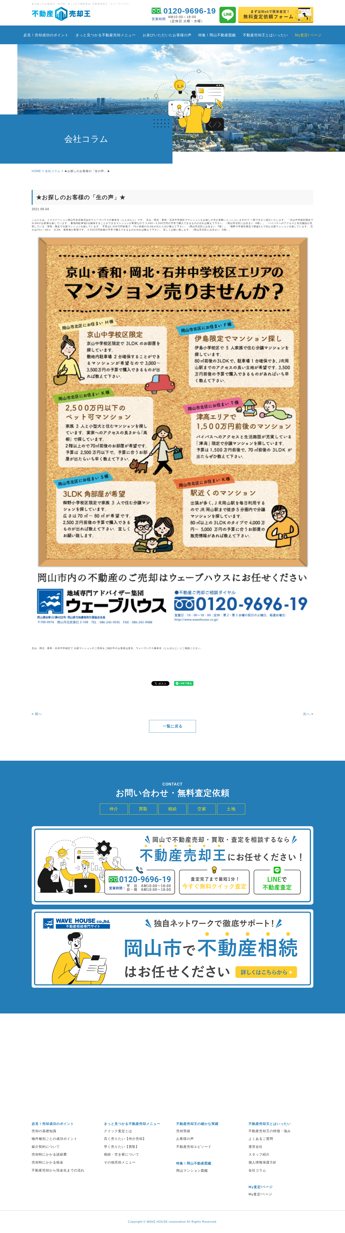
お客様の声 (185, 1139)
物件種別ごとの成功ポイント (54, 1139)
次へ (306, 714)
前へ (38, 714)
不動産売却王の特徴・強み (270, 1131)
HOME (36, 171)
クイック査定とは (118, 1131)
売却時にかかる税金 (47, 1162)
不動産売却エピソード (193, 1147)
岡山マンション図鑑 (192, 1170)
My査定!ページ (260, 1194)
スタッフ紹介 (259, 1154)
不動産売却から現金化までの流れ (58, 1170)
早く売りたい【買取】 (121, 1147)
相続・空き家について (121, 1154)
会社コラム (52, 171)
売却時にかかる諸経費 (49, 1154)
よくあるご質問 (261, 1139)
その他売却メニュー (120, 1162)
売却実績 (183, 1131)
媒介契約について (46, 1147)
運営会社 (256, 1147)
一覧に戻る (173, 726)
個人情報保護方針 (263, 1162)
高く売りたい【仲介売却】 (125, 1139)
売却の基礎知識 (44, 1131)
